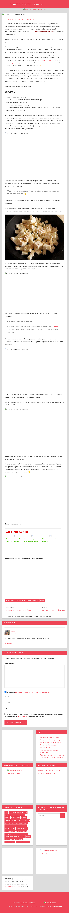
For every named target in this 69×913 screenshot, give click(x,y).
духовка (18, 600)
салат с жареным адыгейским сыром (19, 63)
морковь (7, 826)
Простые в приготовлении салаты (27, 616)
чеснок (42, 600)
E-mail (7, 703)
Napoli (33, 903)
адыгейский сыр (9, 600)
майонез (10, 823)
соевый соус (35, 600)
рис (16, 831)
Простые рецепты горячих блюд (51, 757)
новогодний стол (10, 828)
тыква (15, 839)
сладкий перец (17, 834)
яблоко (23, 842)
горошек (24, 812)
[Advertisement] (34, 580)
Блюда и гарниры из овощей (50, 737)
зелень (13, 817)
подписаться (22, 716)
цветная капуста (10, 842)
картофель (14, 820)
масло (23, 600)
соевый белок (9, 836)
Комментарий (9, 663)
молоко (25, 823)
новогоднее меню (21, 826)
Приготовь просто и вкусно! (26, 4)
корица (27, 820)
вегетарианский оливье (47, 60)
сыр (24, 836)
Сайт (6, 709)
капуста (7, 820)
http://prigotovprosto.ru (12, 886)
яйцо (28, 842)
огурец (18, 828)
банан (19, 812)
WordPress (24, 903)
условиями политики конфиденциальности (32, 692)
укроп (20, 839)
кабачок (23, 817)
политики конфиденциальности (53, 906)
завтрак (7, 817)
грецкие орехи (9, 815)
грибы (16, 815)
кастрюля (21, 820)
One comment (47, 616)
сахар (19, 831)
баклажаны (12, 812)
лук (6, 823)
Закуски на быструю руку (49, 745)
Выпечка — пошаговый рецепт (51, 742)
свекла (29, 600)
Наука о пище (45, 747)
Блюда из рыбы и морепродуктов (52, 740)
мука (12, 826)
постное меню (9, 831)
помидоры (24, 828)
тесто (6, 839)
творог (28, 836)
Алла (13, 631)
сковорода (8, 834)
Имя (6, 697)
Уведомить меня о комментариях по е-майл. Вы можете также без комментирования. (33, 715)
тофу (56, 326)
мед (20, 823)
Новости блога (45, 752)
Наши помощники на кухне (49, 750)
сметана (24, 834)
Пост (6, 812)
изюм (18, 817)
